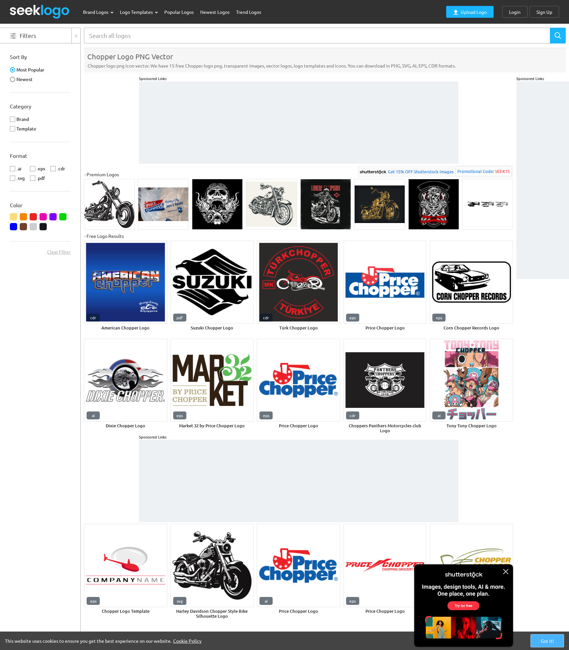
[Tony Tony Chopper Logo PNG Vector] (471, 380)
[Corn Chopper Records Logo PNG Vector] (471, 282)
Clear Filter (58, 252)
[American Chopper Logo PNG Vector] (125, 282)
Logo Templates (137, 12)
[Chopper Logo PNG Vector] (125, 565)
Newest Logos (215, 12)
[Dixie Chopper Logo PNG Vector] (125, 380)
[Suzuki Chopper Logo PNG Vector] (212, 282)
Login (515, 12)
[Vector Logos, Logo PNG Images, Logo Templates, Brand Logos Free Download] (40, 11)
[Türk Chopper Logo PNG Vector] (298, 282)
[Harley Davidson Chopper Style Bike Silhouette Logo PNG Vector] (212, 565)
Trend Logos (248, 12)
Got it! (547, 641)
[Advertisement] (542, 180)
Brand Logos (96, 12)
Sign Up (544, 12)
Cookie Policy (187, 641)
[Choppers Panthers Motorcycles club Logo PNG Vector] (385, 380)
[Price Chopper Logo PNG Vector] (385, 282)
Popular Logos (179, 12)
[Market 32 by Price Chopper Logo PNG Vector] (212, 380)
